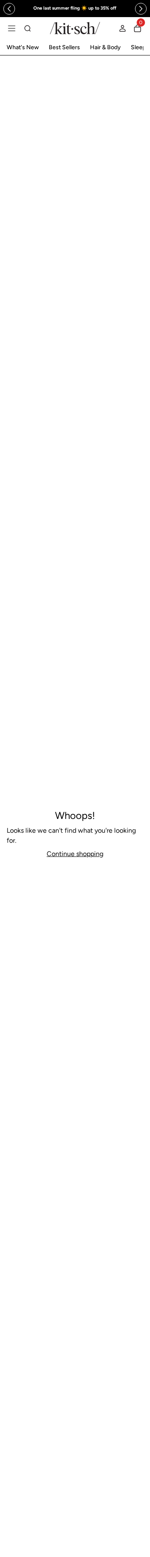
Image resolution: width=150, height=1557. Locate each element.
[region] (75, 8)
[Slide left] (9, 9)
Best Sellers (64, 47)
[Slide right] (141, 9)
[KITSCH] (75, 28)
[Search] (27, 28)
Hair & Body (105, 47)
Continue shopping (75, 854)
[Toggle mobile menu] (12, 28)
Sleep (138, 47)
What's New (23, 47)
